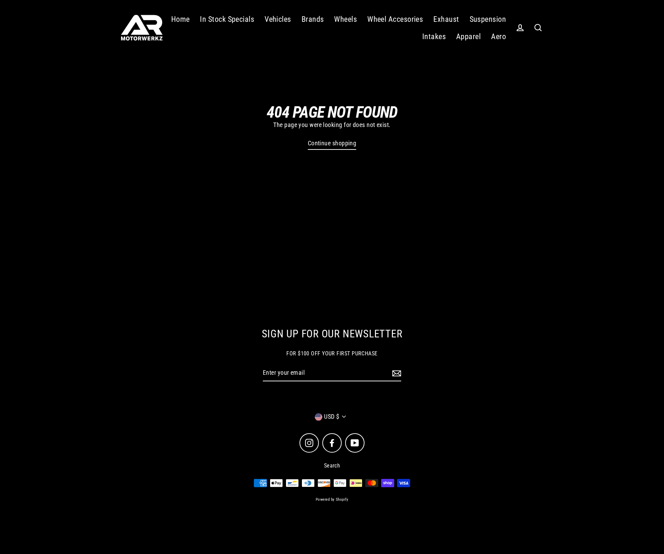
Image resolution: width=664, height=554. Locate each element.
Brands (313, 19)
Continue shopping (332, 143)
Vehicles (278, 19)
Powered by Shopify (332, 499)
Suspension (488, 19)
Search (332, 465)
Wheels (345, 19)
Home (180, 19)
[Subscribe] (395, 373)
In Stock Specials (227, 19)
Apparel (468, 36)
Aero (498, 36)
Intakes (434, 36)
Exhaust (446, 19)
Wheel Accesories (395, 19)
